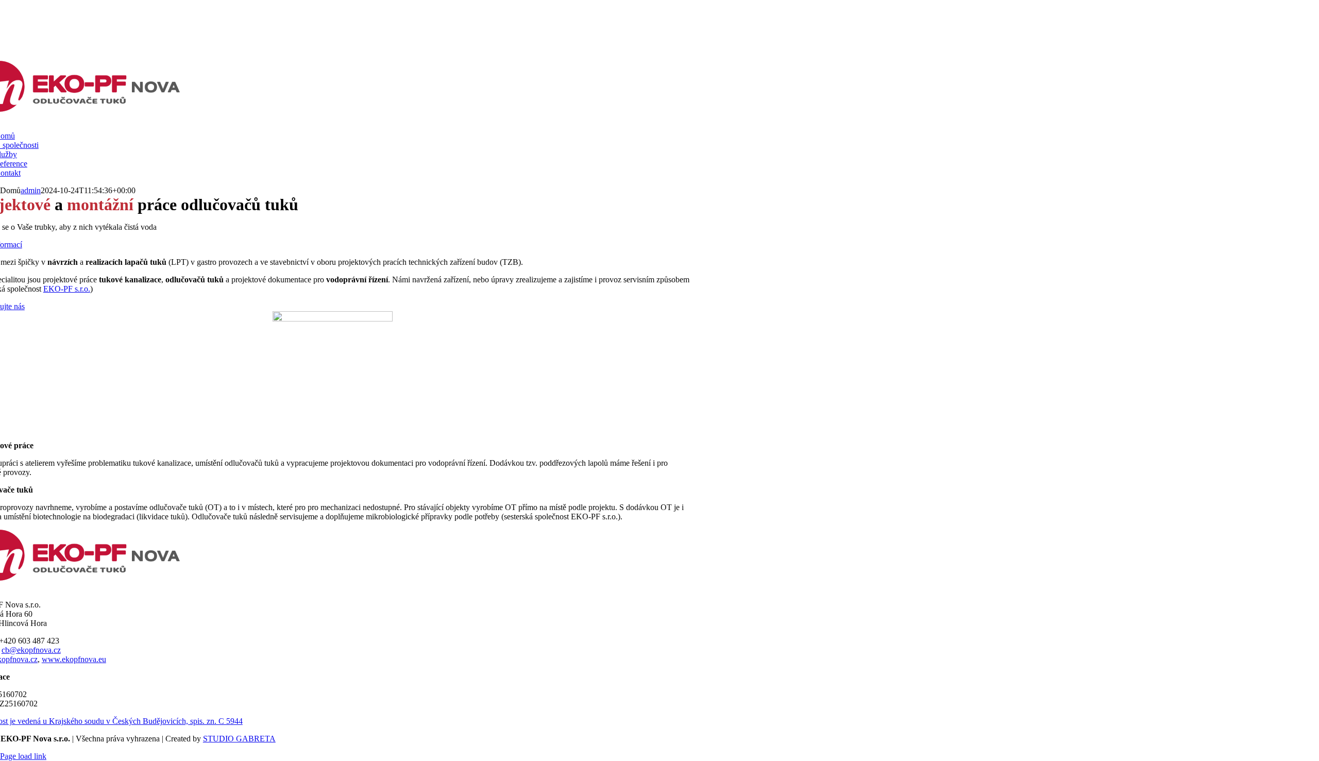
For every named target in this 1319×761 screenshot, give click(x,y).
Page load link (23, 756)
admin (31, 190)
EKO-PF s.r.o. (66, 288)
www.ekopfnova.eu (74, 659)
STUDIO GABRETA (239, 738)
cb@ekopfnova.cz (31, 650)
